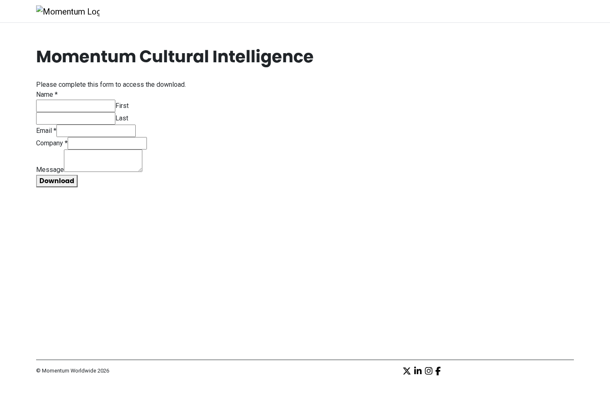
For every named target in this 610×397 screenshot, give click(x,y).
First (122, 106)
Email (46, 131)
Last (121, 118)
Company (52, 143)
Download (56, 181)
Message (50, 170)
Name (47, 94)
